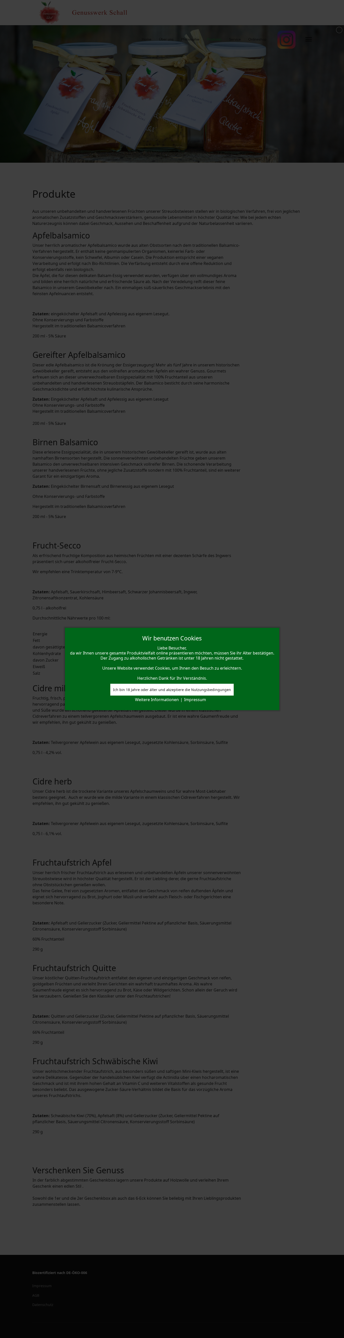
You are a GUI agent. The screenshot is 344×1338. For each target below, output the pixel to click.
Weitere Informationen (157, 699)
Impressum (195, 699)
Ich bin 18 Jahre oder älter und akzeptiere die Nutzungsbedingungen (172, 689)
